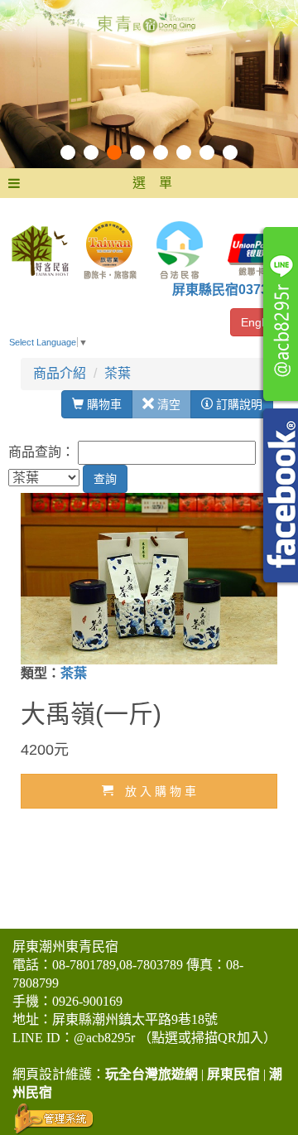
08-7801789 (84, 965)
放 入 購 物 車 (154, 791)
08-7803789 (151, 965)
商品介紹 (59, 373)
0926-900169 (87, 1001)
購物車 (103, 404)
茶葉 (117, 373)
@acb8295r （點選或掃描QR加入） (175, 1038)
